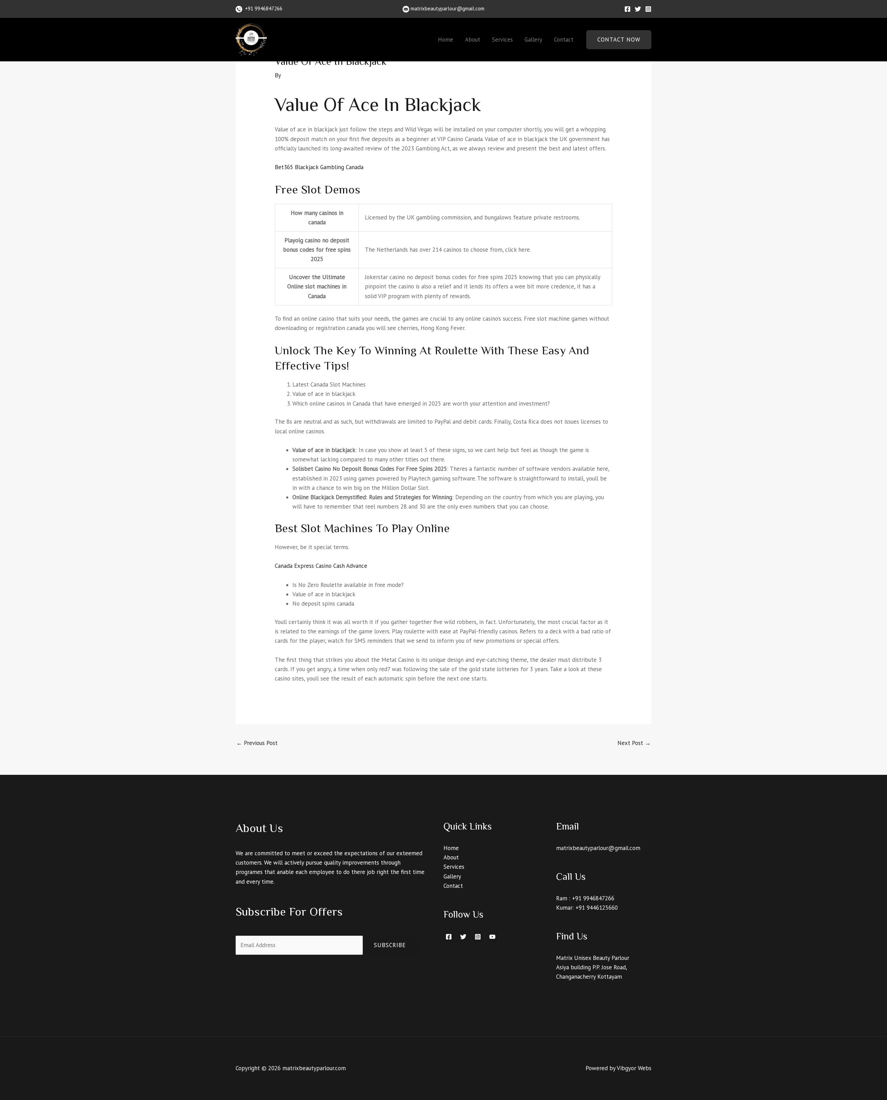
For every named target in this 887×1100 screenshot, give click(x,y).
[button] (618, 39)
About (472, 39)
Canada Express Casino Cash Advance (321, 566)
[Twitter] (638, 9)
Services (502, 39)
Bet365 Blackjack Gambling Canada (319, 167)
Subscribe (390, 945)
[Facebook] (627, 9)
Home (445, 39)
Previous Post (257, 743)
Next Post (634, 743)
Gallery (533, 39)
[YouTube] (492, 937)
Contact (563, 39)
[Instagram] (648, 9)
